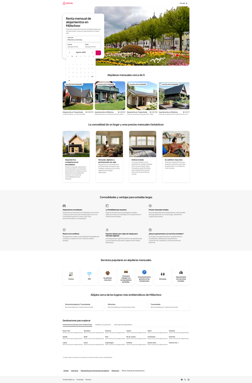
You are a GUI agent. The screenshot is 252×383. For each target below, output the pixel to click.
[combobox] (83, 40)
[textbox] (75, 47)
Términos (88, 380)
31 (69, 81)
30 (92, 76)
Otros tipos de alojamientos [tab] (123, 325)
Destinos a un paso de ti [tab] (103, 325)
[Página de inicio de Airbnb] (68, 3)
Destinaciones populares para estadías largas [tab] (77, 325)
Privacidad (80, 380)
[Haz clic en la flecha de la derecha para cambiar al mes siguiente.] (92, 52)
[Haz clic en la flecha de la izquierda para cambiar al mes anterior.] (69, 52)
